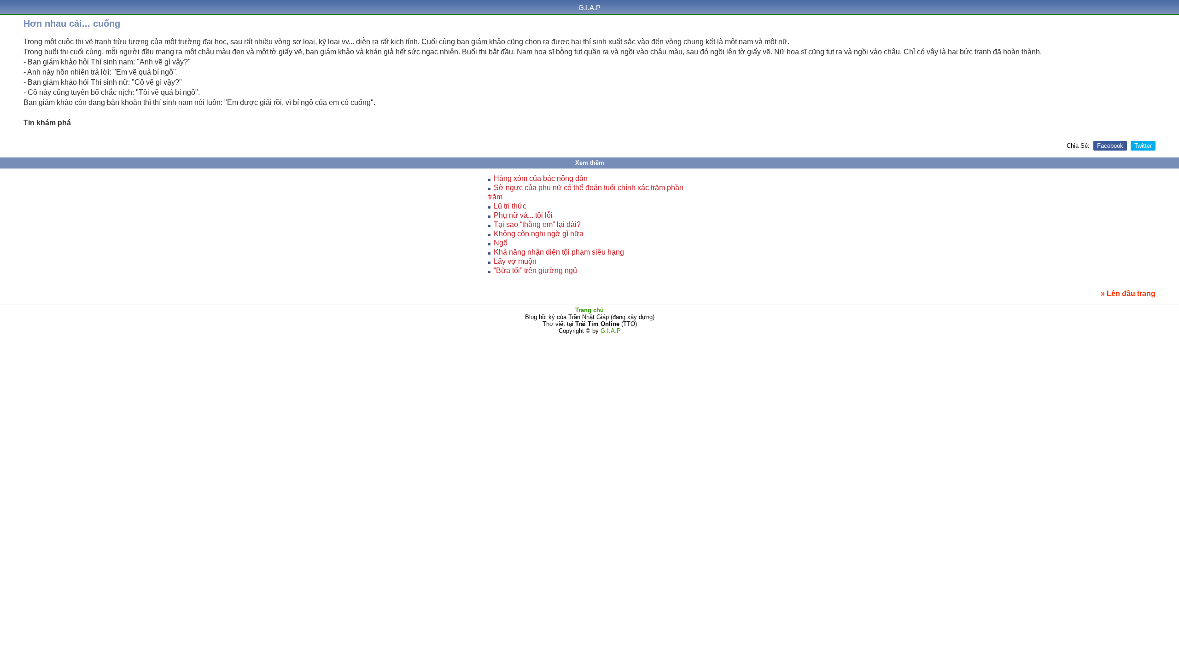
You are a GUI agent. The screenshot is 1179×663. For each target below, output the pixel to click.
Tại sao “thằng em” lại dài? (537, 224)
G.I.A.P (589, 8)
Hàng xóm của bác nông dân (541, 178)
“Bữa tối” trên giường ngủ (535, 270)
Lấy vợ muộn (515, 261)
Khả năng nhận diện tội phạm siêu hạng (559, 252)
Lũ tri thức (510, 206)
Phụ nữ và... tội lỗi (523, 215)
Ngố (501, 243)
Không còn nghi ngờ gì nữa (539, 234)
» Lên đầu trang (1128, 293)
